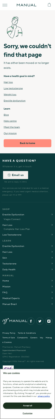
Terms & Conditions (27, 333)
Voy (41, 337)
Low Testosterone (11, 234)
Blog (6, 115)
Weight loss (10, 94)
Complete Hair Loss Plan (17, 229)
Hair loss (8, 82)
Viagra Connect (12, 219)
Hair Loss (7, 225)
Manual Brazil (9, 304)
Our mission (10, 133)
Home (5, 280)
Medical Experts (11, 298)
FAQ (4, 292)
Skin (4, 257)
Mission (6, 286)
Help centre (10, 121)
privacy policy (44, 396)
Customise (27, 413)
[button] (4, 5)
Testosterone (9, 263)
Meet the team (12, 127)
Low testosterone (13, 88)
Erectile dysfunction (15, 100)
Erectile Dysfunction (13, 214)
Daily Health (9, 269)
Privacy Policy (8, 333)
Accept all (27, 405)
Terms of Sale (8, 337)
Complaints (22, 337)
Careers (33, 337)
